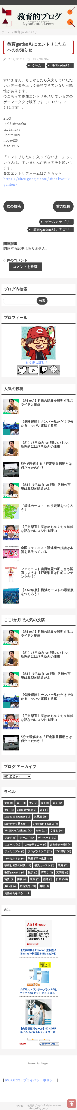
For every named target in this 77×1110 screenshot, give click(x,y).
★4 (55, 802)
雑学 (30, 872)
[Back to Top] (71, 1103)
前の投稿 (63, 206)
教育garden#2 (60, 65)
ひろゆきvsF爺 (58, 844)
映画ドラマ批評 (37, 858)
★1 (19, 802)
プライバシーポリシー (39, 1080)
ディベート (44, 837)
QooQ (44, 1108)
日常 (58, 879)
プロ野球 (60, 851)
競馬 (60, 865)
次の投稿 (14, 206)
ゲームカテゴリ (57, 222)
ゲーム (37, 65)
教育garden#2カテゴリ (51, 229)
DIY (42, 809)
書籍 (19, 879)
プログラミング (37, 851)
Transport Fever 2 (43, 823)
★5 (6, 809)
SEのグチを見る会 (15, 823)
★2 (31, 802)
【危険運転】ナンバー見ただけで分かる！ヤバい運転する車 (47, 423)
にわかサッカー (33, 844)
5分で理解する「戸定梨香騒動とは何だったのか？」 (46, 466)
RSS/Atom (13, 1080)
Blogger (44, 1063)
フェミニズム (12, 851)
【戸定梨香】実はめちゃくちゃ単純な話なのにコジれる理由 (47, 529)
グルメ (8, 837)
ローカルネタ (12, 858)
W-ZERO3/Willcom (15, 830)
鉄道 (46, 879)
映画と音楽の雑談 (15, 865)
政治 (32, 879)
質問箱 (60, 872)
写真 (7, 879)
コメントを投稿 (25, 267)
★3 (43, 802)
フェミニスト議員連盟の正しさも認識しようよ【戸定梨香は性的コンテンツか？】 (47, 573)
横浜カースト (42, 865)
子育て (45, 872)
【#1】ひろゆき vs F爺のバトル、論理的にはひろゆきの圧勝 (46, 444)
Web (38, 830)
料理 (42, 886)
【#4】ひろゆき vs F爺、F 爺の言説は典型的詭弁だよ (46, 487)
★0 (6, 802)
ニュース (9, 844)
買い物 (8, 886)
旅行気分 (25, 886)
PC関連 (38, 816)
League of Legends (14, 816)
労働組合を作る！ (15, 893)
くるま (54, 830)
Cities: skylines (25, 809)
